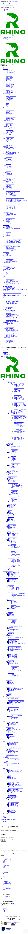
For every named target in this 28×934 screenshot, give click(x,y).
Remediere (8, 222)
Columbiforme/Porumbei (11, 320)
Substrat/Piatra (6, 172)
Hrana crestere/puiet (10, 72)
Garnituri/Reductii (14, 493)
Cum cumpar (5, 352)
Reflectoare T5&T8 (15, 625)
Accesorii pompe (14, 454)
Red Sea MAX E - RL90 (11, 192)
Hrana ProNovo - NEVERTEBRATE (18, 407)
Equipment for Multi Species (12, 336)
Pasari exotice (6, 757)
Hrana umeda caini (9, 259)
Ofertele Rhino (6, 349)
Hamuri (7, 274)
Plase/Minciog (9, 113)
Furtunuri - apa (14, 497)
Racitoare (8, 169)
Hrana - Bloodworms (18, 437)
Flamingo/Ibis (8, 313)
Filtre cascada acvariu (15, 447)
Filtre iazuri (8, 215)
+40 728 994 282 (16, 1)
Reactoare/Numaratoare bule (17, 485)
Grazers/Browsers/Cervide (11, 303)
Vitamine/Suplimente (7, 322)
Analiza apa (8, 83)
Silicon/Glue (8, 100)
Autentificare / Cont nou (6, 819)
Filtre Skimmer (9, 150)
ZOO (4, 768)
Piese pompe (13, 456)
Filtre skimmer (14, 671)
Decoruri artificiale (15, 718)
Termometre (8, 101)
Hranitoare (8, 73)
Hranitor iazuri (9, 211)
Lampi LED (8, 134)
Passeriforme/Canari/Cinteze (11, 314)
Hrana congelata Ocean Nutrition (18, 436)
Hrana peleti (13, 603)
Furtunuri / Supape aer (15, 554)
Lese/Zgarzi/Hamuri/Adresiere (12, 755)
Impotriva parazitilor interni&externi (13, 228)
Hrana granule (19, 429)
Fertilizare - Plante (9, 90)
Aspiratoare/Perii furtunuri (11, 108)
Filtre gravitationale (15, 666)
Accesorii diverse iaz (7, 230)
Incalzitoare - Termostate (16, 562)
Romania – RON (6, 3)
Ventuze (7, 104)
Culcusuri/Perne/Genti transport (12, 264)
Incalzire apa (8, 140)
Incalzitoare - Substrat (15, 561)
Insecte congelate (9, 340)
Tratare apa (5, 81)
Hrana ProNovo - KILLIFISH (20, 404)
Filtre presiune (14, 667)
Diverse (7, 106)
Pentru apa (5, 158)
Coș (4, 910)
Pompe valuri (8, 155)
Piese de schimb (9, 219)
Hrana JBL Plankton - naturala (17, 411)
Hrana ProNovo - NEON (19, 399)
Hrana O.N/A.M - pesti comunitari (18, 415)
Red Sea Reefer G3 (10, 193)
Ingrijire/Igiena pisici (7, 286)
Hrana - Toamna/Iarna (10, 207)
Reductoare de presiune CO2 (17, 487)
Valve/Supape (14, 499)
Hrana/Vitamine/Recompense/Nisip (13, 758)
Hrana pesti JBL (9, 70)
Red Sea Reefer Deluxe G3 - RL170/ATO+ (15, 198)
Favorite (5, 815)
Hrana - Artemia (17, 440)
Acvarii (4, 142)
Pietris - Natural (9, 124)
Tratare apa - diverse (10, 87)
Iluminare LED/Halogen (11, 249)
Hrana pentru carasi (18, 423)
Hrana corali (13, 605)
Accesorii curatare (7, 107)
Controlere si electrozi (15, 488)
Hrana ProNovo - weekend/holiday (17, 390)
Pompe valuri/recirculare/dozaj (9, 153)
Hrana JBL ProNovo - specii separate (18, 393)
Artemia (7, 103)
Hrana (4, 165)
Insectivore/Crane (9, 316)
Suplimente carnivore (10, 325)
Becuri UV (13, 467)
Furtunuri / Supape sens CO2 (17, 486)
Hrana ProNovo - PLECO (19, 403)
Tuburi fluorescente (10, 135)
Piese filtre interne (14, 464)
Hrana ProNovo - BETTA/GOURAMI (18, 396)
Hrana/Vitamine (9, 764)
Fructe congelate (9, 342)
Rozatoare (5, 762)
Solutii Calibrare (14, 491)
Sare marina (8, 159)
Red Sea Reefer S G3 (10, 194)
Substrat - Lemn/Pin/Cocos (16, 715)
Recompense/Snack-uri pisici (12, 281)
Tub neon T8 (13, 542)
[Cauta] (13, 35)
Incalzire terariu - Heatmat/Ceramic (13, 246)
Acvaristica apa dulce (7, 379)
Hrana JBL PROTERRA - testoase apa (14, 240)
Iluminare (5, 133)
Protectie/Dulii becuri (10, 248)
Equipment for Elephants (11, 331)
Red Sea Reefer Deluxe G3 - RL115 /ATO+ (15, 196)
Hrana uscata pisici (9, 280)
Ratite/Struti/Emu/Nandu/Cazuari (12, 321)
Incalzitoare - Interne (15, 559)
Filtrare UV (8, 79)
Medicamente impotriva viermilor (18, 598)
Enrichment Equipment (8, 328)
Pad (6, 105)
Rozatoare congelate (10, 338)
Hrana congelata (9, 167)
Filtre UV (13, 466)
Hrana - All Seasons (10, 205)
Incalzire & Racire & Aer (8, 138)
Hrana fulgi (18, 424)
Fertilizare (5, 89)
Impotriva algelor (9, 223)
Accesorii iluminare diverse (16, 547)
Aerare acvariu (9, 139)
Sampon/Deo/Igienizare (10, 267)
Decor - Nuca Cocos (10, 131)
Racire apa (8, 141)
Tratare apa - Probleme (15, 589)
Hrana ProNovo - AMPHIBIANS (20, 409)
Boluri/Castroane (9, 734)
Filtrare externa (9, 76)
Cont (4, 911)
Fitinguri (12, 500)
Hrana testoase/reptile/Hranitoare (10, 238)
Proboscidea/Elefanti (10, 302)
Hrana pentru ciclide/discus (19, 426)
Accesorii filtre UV (15, 469)
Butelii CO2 (13, 492)
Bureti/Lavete (8, 111)
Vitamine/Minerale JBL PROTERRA (13, 241)
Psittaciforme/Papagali (10, 310)
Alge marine (13, 607)
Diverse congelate (9, 341)
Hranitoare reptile (9, 243)
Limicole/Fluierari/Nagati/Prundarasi (13, 317)
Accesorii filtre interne (15, 463)
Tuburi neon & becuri (10, 178)
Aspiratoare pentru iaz (10, 218)
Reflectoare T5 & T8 (15, 546)
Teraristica (5, 696)
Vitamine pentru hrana (15, 412)
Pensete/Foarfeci (9, 99)
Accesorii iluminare (10, 137)
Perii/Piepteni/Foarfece (10, 268)
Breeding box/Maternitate (11, 96)
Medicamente (6, 116)
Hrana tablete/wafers (20, 434)
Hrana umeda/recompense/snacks (10, 277)
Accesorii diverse (6, 93)
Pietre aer (13, 553)
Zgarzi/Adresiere (9, 272)
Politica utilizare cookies (8, 885)
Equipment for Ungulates (11, 333)
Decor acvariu (6, 126)
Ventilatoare (8, 171)
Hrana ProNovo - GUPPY (19, 402)
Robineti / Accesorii (15, 555)
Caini (4, 721)
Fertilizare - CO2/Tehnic (11, 92)
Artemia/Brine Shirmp (15, 606)
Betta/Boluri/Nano (9, 145)
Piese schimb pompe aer (16, 556)
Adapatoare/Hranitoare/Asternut (12, 763)
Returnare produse (7, 883)
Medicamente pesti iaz (7, 227)
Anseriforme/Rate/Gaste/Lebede (12, 315)
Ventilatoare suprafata (15, 565)
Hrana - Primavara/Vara (10, 206)
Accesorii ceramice (10, 98)
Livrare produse (6, 882)
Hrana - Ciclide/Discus (18, 439)
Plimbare (5, 270)
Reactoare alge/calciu (10, 635)
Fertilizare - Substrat (10, 91)
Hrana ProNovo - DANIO (19, 400)
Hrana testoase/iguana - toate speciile (13, 242)
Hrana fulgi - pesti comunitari (20, 417)
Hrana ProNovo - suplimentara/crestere (18, 392)
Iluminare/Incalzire (7, 245)
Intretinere (8, 221)
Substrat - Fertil (9, 121)
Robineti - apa (14, 498)
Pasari (4, 309)
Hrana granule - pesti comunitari (20, 416)
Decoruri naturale (14, 717)
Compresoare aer (14, 552)
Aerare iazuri (8, 216)
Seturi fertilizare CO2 (15, 484)
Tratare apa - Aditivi (15, 587)
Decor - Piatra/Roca (10, 128)
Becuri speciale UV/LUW (11, 247)
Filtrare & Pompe (6, 74)
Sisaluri (7, 284)
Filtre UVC (8, 151)
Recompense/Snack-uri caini (11, 261)
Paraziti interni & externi (11, 117)
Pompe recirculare (9, 77)
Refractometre (9, 160)
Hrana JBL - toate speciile (16, 410)
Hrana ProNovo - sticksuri (19, 388)
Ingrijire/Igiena (6, 266)
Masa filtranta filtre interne (16, 461)
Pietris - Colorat (9, 125)
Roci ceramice (9, 174)
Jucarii (7, 739)
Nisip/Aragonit (9, 173)
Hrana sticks (18, 430)
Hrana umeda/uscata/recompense (10, 257)
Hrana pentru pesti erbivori (19, 431)
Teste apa (8, 226)
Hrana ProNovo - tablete (19, 386)
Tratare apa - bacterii (10, 85)
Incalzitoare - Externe (15, 560)
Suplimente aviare (9, 323)
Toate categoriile (4, 65)
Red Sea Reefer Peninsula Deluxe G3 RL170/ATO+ (16, 201)
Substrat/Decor (6, 252)
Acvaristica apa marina (8, 571)
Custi (7, 765)
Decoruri (7, 254)
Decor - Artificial (9, 130)
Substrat (7, 253)
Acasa (4, 350)
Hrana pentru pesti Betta (19, 422)
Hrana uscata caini (9, 260)
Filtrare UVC (13, 668)
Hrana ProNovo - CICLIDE (19, 398)
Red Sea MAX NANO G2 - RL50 (13, 191)
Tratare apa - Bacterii (15, 588)
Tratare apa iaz (6, 220)
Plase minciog (8, 232)
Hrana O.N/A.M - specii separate (18, 420)
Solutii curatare (9, 114)
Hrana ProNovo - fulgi (18, 385)
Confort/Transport (6, 262)
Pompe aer (13, 551)
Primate (7, 304)
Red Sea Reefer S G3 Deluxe (12, 195)
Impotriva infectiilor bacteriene (12, 229)
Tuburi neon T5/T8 (10, 250)
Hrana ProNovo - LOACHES (20, 405)
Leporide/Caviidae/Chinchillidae (12, 300)
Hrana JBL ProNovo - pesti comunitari (19, 383)
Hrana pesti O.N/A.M (10, 71)
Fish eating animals (10, 327)
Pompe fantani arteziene (11, 214)
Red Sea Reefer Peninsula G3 (12, 199)
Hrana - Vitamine (9, 209)
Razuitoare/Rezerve (10, 110)
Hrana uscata (8, 166)
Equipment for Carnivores (11, 329)
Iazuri (4, 651)
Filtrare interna (9, 78)
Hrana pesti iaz (6, 203)
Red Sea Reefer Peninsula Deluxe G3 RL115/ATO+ (16, 200)
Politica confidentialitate (8, 884)
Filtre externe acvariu (15, 446)
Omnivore (8, 306)
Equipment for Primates (10, 335)
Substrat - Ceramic (9, 123)
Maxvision (19, 905)
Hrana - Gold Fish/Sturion (11, 208)
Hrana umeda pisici (10, 279)
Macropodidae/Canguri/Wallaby (12, 301)
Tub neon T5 (13, 544)
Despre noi (5, 9)
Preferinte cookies (6, 888)
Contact (4, 11)
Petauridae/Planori (9, 307)
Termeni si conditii (7, 887)
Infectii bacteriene (9, 118)
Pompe (12, 453)
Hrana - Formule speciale (19, 438)
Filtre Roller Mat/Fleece (10, 148)
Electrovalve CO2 (14, 490)
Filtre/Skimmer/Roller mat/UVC (9, 147)
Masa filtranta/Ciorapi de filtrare (12, 152)
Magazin (5, 909)
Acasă (4, 821)
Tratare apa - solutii (10, 84)
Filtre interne (13, 458)
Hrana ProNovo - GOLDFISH (20, 397)
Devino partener (6, 354)
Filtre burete (13, 459)
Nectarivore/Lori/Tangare (11, 311)
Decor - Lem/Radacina (10, 127)
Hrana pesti (5, 69)
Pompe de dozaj (9, 157)
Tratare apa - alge (9, 86)
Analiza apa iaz (6, 225)
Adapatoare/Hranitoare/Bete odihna (13, 759)
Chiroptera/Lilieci (9, 308)
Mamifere (5, 298)
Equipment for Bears (10, 334)
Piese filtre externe (14, 451)
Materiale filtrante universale (11, 80)
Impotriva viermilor (10, 119)
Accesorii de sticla (9, 97)
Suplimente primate (10, 324)
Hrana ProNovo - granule (19, 384)
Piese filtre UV (14, 470)
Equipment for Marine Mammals (12, 330)
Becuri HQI (13, 622)
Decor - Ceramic (9, 132)
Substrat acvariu (6, 120)
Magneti (7, 112)
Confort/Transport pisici (8, 282)
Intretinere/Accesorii (10, 720)
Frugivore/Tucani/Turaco (11, 318)
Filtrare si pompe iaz (7, 212)
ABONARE (3, 840)
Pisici (4, 741)
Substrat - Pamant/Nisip (16, 714)
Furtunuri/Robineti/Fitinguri (11, 94)
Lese (7, 273)
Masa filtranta (14, 450)
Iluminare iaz (5, 234)
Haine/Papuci (8, 263)
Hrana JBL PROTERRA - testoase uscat (14, 239)
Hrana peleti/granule (20, 425)
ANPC (4, 889)
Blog (4, 10)
